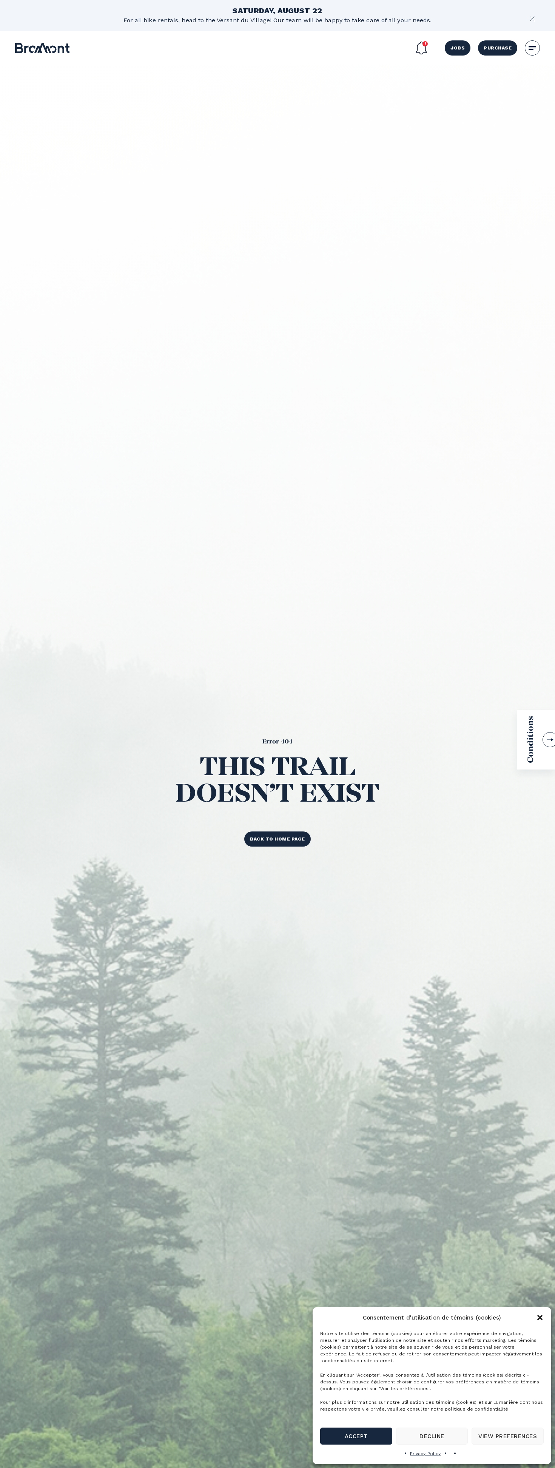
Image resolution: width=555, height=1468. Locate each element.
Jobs (457, 48)
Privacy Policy (425, 1453)
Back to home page (277, 839)
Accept (356, 1436)
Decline (431, 1436)
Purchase (498, 48)
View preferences (507, 1436)
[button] (540, 1317)
